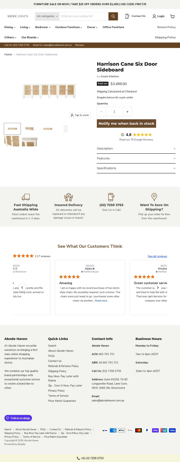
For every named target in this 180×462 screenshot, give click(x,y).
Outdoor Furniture (68, 27)
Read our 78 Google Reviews (136, 139)
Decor (91, 27)
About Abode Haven (60, 351)
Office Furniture (113, 27)
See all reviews (157, 256)
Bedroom (42, 27)
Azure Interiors (110, 76)
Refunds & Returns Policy (63, 366)
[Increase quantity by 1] (127, 111)
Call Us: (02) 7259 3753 (17, 45)
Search (52, 345)
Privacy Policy (56, 390)
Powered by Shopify (14, 444)
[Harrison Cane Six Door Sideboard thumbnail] (12, 128)
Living (24, 27)
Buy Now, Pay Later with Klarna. (40, 433)
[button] (136, 149)
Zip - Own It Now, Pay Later (65, 385)
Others (9, 37)
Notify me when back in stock (126, 123)
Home (8, 54)
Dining (9, 27)
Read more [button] (101, 300)
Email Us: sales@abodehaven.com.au (52, 45)
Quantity (102, 103)
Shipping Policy (165, 37)
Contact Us (55, 361)
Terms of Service (58, 396)
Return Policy (166, 27)
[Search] (113, 16)
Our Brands (29, 37)
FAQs (51, 356)
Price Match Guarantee (62, 401)
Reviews (79, 45)
